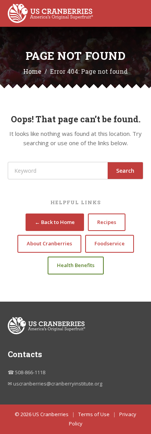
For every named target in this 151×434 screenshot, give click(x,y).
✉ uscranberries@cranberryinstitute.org (55, 383)
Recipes (106, 222)
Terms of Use (94, 414)
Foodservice (109, 243)
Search (125, 170)
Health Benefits (75, 265)
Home (32, 71)
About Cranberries (49, 243)
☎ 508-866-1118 (26, 372)
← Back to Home (55, 222)
